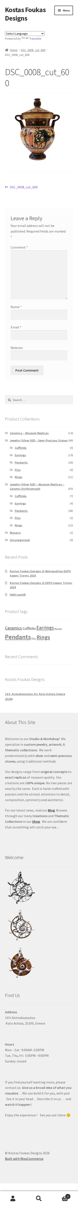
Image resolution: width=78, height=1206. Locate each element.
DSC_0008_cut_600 (33, 50)
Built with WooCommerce (24, 1158)
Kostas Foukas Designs (25, 14)
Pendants (21, 462)
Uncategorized (20, 540)
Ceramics (13, 627)
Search (39, 1198)
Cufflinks (21, 448)
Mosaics (15, 533)
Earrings (20, 455)
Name (16, 307)
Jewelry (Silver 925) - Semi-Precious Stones (39, 440)
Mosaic (58, 628)
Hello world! (18, 595)
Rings (18, 477)
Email (16, 327)
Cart (60, 1195)
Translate (35, 38)
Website (17, 348)
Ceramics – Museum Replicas (29, 433)
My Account (13, 1198)
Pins (18, 470)
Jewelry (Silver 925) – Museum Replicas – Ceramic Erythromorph (37, 486)
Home (14, 50)
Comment (19, 247)
